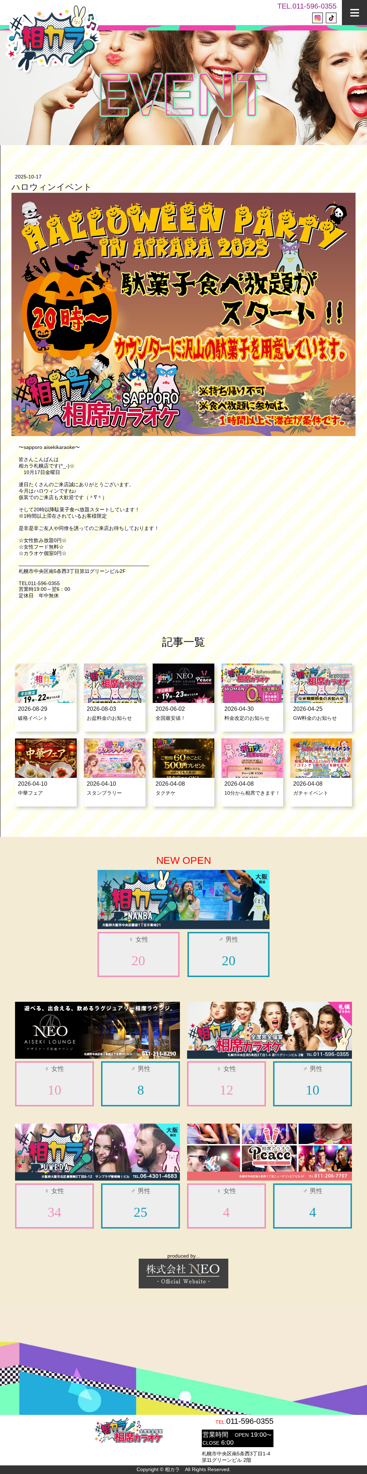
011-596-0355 (249, 1421)
